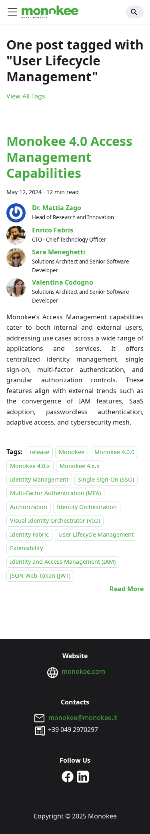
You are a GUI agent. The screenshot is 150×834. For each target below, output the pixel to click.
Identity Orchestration (87, 507)
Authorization (28, 507)
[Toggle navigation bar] (12, 12)
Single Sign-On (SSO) (106, 479)
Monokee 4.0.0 (114, 452)
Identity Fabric (29, 534)
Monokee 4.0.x (30, 466)
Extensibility (26, 548)
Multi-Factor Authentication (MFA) (55, 493)
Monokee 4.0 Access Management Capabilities (69, 156)
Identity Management (39, 479)
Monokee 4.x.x (80, 466)
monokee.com (83, 671)
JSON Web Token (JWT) (40, 575)
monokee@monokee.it (82, 717)
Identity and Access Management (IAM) (63, 562)
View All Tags (25, 96)
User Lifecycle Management (96, 534)
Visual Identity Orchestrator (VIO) (55, 520)
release (39, 452)
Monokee (71, 452)
